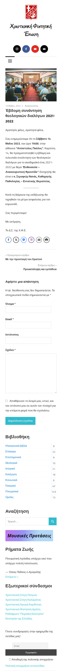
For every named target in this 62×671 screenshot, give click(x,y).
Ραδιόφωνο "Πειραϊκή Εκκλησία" (24, 614)
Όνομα (10, 304)
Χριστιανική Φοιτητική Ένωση (31, 29)
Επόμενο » (11, 577)
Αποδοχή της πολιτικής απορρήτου (32, 659)
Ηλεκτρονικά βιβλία (16, 446)
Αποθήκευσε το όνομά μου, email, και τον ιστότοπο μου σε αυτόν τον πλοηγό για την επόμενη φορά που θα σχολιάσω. (30, 405)
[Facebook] (26, 49)
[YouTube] (35, 49)
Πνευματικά (11, 491)
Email (9, 319)
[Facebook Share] (8, 240)
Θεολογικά (11, 463)
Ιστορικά (10, 468)
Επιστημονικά (13, 457)
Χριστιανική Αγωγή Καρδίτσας (23, 604)
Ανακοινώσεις (31, 105)
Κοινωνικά (11, 480)
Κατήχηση (11, 474)
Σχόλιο (10, 350)
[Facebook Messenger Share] (24, 240)
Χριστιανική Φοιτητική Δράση (22, 609)
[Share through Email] (39, 240)
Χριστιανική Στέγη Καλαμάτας (23, 600)
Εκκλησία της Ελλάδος (18, 619)
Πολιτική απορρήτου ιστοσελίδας (25, 666)
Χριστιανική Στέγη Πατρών (21, 595)
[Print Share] (47, 240)
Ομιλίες (9, 497)
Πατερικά (10, 486)
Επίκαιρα (10, 451)
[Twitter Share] (16, 240)
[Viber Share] (31, 240)
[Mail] (44, 49)
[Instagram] (17, 49)
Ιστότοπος (12, 334)
